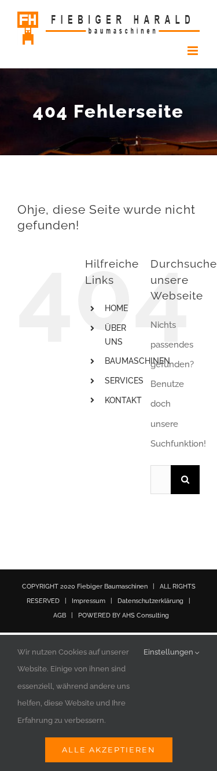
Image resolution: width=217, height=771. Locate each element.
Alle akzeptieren (109, 749)
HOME (116, 308)
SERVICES (124, 380)
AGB (59, 615)
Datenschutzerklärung (150, 601)
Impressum (88, 601)
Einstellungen (169, 652)
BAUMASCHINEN (137, 361)
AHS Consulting (145, 615)
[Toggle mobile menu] (193, 51)
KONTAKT (123, 400)
